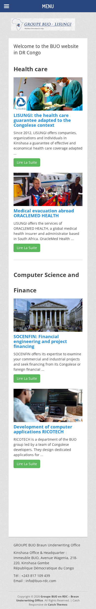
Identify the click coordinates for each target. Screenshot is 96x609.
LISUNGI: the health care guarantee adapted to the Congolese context (42, 120)
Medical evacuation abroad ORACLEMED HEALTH (44, 213)
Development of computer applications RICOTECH (43, 429)
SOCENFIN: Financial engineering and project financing (40, 341)
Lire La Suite (27, 162)
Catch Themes (57, 604)
